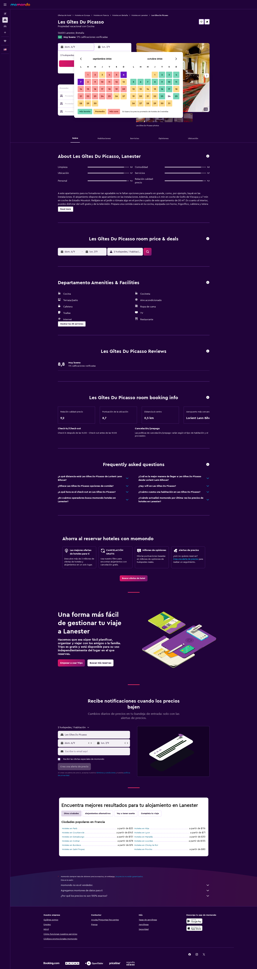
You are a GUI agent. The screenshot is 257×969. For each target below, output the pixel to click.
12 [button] (116, 82)
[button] (5, 4)
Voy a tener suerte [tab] (126, 813)
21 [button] (81, 96)
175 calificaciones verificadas (92, 37)
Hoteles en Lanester (139, 15)
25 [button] (109, 96)
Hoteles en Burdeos (71, 845)
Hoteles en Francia (101, 15)
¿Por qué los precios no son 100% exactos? (84, 896)
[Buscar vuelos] (5, 14)
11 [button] (109, 82)
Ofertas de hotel (64, 15)
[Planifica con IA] (5, 32)
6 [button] (123, 75)
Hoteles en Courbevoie (73, 833)
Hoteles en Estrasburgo (73, 837)
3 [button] (102, 75)
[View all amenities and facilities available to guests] (208, 283)
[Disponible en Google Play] (194, 921)
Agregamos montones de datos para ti (82, 890)
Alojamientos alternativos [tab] (98, 813)
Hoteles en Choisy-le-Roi (146, 845)
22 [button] (88, 96)
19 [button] (116, 89)
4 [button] (109, 75)
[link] (134, 578)
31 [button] (169, 103)
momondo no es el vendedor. (77, 885)
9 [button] (95, 82)
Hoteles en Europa (82, 15)
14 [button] (81, 89)
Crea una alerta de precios (185, 559)
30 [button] (95, 103)
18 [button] (109, 89)
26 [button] (116, 96)
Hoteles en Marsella (143, 837)
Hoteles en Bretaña (120, 15)
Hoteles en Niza (141, 829)
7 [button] (80, 82)
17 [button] (102, 89)
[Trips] (5, 41)
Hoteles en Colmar (71, 841)
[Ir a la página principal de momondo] (20, 4)
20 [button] (123, 89)
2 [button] (95, 75)
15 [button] (88, 89)
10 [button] (102, 82)
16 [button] (95, 89)
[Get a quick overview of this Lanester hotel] (208, 156)
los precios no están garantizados (129, 876)
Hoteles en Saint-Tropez (73, 849)
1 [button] (87, 75)
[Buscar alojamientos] (5, 20)
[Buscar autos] (5, 26)
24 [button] (102, 96)
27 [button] (123, 96)
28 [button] (80, 103)
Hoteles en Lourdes (143, 841)
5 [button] (116, 75)
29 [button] (88, 103)
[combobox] (97, 735)
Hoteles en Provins (143, 849)
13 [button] (124, 82)
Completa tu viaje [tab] (150, 813)
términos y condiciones (105, 773)
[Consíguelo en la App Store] (194, 928)
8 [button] (88, 82)
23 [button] (95, 96)
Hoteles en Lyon (142, 833)
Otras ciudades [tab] (71, 813)
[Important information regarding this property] (208, 398)
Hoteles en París (69, 829)
